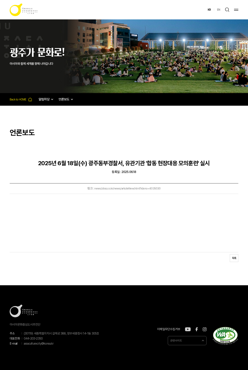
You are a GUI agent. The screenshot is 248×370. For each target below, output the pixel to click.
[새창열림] (188, 329)
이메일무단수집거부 (168, 329)
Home (21, 99)
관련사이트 (176, 340)
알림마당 (44, 99)
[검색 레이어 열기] (227, 10)
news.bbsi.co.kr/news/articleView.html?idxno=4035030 (127, 188)
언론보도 (64, 99)
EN (218, 9)
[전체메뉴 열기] (236, 10)
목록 (234, 258)
